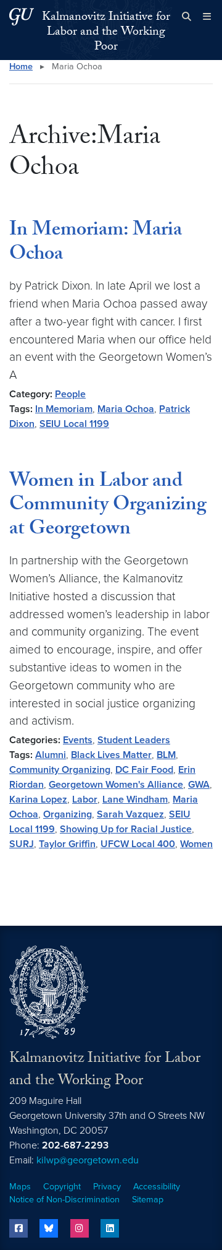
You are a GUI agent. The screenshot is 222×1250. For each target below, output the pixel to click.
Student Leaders (133, 740)
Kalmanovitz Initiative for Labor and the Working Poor (106, 33)
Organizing (67, 814)
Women (196, 844)
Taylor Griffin (67, 844)
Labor (84, 799)
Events (77, 740)
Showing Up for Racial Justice (126, 829)
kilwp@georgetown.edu (87, 1160)
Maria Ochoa (125, 409)
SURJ (21, 844)
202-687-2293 (75, 1145)
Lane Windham (135, 799)
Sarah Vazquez (130, 814)
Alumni (50, 755)
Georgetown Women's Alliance (116, 784)
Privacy (107, 1186)
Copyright (62, 1186)
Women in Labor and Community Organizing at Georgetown (108, 506)
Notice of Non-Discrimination (64, 1199)
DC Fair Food (144, 770)
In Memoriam (63, 409)
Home (21, 66)
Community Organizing (59, 770)
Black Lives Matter (111, 755)
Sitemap (147, 1199)
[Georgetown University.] (21, 16)
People (70, 394)
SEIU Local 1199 (74, 424)
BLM (166, 755)
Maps (20, 1186)
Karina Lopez (38, 799)
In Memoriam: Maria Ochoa (95, 243)
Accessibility (156, 1186)
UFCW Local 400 (138, 844)
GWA (199, 784)
